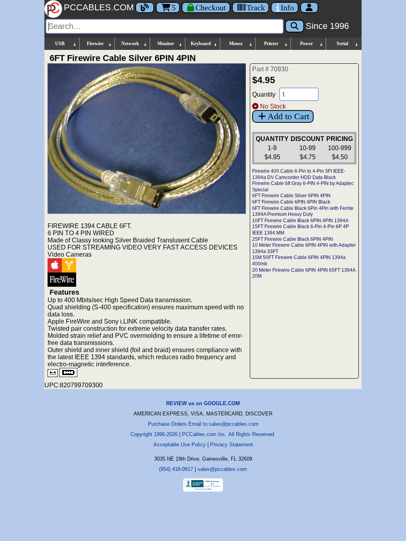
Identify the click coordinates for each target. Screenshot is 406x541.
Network (130, 43)
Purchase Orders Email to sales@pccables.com (203, 424)
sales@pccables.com (222, 469)
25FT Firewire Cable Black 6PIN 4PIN (292, 239)
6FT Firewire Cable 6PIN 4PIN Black (291, 202)
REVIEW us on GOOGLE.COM (203, 403)
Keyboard (201, 43)
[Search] (294, 26)
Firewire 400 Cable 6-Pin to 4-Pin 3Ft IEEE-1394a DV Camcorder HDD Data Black (298, 174)
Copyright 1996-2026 (154, 434)
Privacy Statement (231, 445)
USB (60, 43)
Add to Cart (288, 116)
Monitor (165, 43)
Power (306, 43)
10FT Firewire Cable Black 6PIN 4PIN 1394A (300, 220)
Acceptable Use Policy (179, 445)
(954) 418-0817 (176, 469)
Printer (271, 43)
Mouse (236, 43)
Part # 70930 (270, 69)
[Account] (309, 7)
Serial (342, 43)
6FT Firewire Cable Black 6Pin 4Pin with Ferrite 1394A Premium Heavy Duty (303, 211)
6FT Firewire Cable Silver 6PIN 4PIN (291, 195)
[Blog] (144, 7)
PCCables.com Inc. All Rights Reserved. (229, 434)
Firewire (95, 43)
